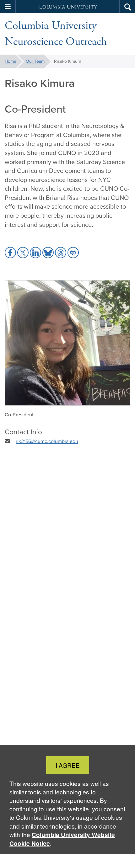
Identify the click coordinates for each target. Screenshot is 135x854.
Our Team (35, 61)
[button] (8, 6)
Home (10, 61)
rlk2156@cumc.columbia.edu (47, 441)
